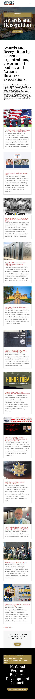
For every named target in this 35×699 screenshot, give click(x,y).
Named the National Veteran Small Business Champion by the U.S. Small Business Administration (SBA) (16, 351)
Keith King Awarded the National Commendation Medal (14, 482)
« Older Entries (8, 627)
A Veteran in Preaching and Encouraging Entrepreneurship (17, 605)
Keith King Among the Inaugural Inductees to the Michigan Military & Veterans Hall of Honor (16, 439)
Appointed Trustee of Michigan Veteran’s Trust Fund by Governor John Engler (17, 130)
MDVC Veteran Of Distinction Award (16, 563)
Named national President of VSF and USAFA (16, 173)
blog (17, 644)
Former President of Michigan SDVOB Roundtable (16, 307)
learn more (17, 32)
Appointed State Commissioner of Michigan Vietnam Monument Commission (15, 264)
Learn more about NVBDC (17, 689)
